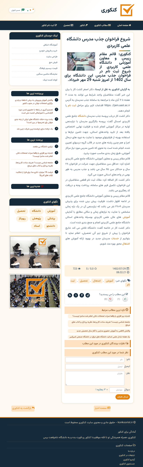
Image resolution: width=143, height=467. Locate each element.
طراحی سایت (51, 56)
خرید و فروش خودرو (48, 51)
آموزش (126, 217)
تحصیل (67, 25)
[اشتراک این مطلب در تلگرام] (87, 295)
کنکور (82, 25)
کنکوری (109, 10)
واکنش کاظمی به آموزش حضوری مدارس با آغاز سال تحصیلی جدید (103, 331)
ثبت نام (72, 105)
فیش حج (53, 62)
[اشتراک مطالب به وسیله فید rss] (70, 295)
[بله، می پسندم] (125, 299)
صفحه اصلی (123, 25)
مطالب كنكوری (101, 25)
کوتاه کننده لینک (50, 80)
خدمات (115, 238)
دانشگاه (82, 116)
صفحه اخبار (101, 408)
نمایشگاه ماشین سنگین (46, 74)
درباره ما (131, 451)
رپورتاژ (22, 218)
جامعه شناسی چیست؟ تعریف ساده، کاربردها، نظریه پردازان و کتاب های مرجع (101, 323)
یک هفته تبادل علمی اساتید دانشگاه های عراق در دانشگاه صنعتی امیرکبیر (100, 336)
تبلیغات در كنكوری (127, 455)
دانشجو (51, 226)
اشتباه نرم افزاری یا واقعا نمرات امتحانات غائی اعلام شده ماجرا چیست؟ (101, 316)
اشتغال (126, 244)
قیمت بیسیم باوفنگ (48, 68)
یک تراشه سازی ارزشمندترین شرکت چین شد (35, 128)
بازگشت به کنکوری (22, 408)
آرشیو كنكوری (129, 459)
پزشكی (51, 218)
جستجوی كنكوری (127, 464)
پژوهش (36, 218)
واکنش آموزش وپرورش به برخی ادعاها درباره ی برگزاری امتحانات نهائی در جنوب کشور (34, 102)
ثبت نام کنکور (48, 25)
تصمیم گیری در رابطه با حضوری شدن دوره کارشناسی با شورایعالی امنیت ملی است (36, 111)
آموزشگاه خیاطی (50, 45)
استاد (37, 226)
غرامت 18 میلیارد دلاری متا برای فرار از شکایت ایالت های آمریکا (34, 174)
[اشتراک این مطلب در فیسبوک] (81, 295)
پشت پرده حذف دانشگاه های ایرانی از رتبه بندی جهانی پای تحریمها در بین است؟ (33, 121)
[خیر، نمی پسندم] (110, 299)
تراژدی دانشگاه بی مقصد (43, 146)
